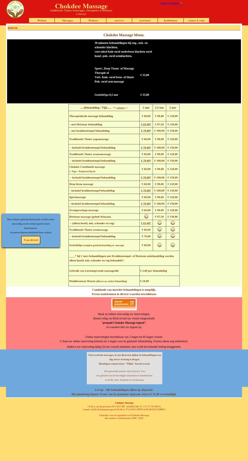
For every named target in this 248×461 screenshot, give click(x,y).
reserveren (145, 20)
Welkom (41, 20)
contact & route (196, 20)
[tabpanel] (124, 35)
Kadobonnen (170, 20)
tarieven (119, 20)
